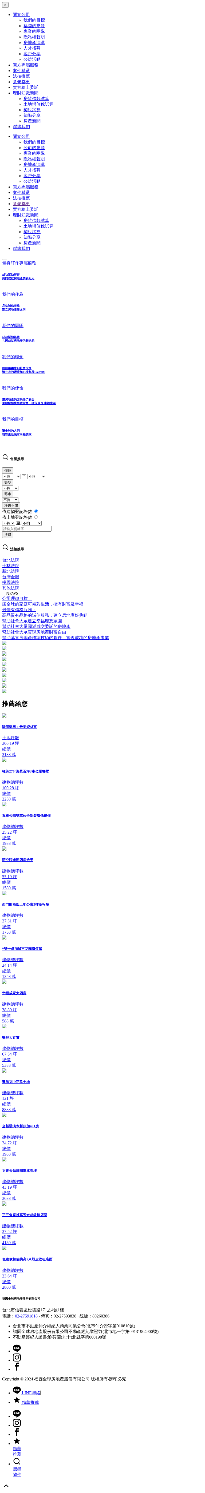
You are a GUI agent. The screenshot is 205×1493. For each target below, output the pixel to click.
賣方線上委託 (25, 87)
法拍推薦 (21, 76)
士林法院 (10, 565)
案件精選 (21, 70)
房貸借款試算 (36, 98)
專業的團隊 (34, 31)
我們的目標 (34, 20)
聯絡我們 (21, 126)
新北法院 (10, 571)
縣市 (7, 494)
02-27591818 (26, 1316)
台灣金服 (10, 577)
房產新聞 (32, 121)
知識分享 (32, 115)
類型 (7, 482)
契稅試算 (32, 110)
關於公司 (21, 14)
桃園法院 (10, 582)
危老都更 (21, 81)
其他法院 (10, 588)
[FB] (17, 1369)
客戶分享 (32, 53)
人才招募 (32, 48)
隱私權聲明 (34, 37)
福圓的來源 (34, 25)
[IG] (17, 1360)
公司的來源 (34, 147)
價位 (7, 470)
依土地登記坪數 (17, 517)
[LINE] (17, 1351)
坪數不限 (11, 505)
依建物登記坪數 (17, 511)
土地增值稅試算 (38, 104)
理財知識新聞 (25, 93)
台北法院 (10, 560)
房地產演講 (34, 42)
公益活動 (32, 59)
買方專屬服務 (25, 65)
